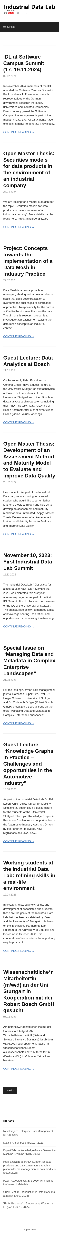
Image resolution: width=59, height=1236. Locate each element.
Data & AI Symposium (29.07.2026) (23, 1142)
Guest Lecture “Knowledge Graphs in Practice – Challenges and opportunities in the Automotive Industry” (28, 764)
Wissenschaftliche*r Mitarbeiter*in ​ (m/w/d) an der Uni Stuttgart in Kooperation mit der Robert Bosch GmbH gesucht (28, 991)
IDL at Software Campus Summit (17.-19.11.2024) (23, 63)
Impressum (29, 1229)
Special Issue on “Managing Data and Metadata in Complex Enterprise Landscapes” (29, 660)
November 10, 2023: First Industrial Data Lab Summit (27, 561)
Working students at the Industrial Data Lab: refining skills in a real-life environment (29, 875)
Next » (10, 1090)
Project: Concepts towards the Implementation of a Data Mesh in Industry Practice (27, 261)
